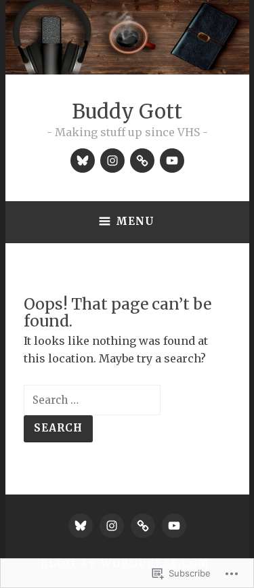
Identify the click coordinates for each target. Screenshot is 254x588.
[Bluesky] (82, 160)
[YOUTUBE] (174, 525)
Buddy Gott (127, 111)
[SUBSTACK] (143, 525)
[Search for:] (92, 399)
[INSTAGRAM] (112, 525)
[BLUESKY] (80, 525)
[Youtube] (172, 160)
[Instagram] (112, 160)
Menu (135, 221)
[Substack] (142, 160)
